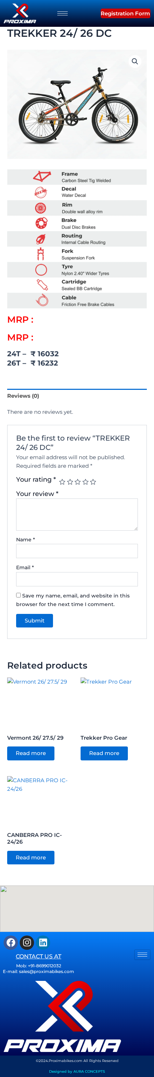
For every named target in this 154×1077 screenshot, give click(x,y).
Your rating (36, 479)
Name (25, 539)
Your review (37, 493)
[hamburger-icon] (62, 13)
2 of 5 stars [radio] (70, 482)
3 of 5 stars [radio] (77, 482)
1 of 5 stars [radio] (62, 482)
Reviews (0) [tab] (23, 396)
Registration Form (125, 13)
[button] (89, 13)
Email (25, 567)
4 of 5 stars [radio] (85, 482)
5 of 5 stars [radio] (93, 482)
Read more (31, 753)
